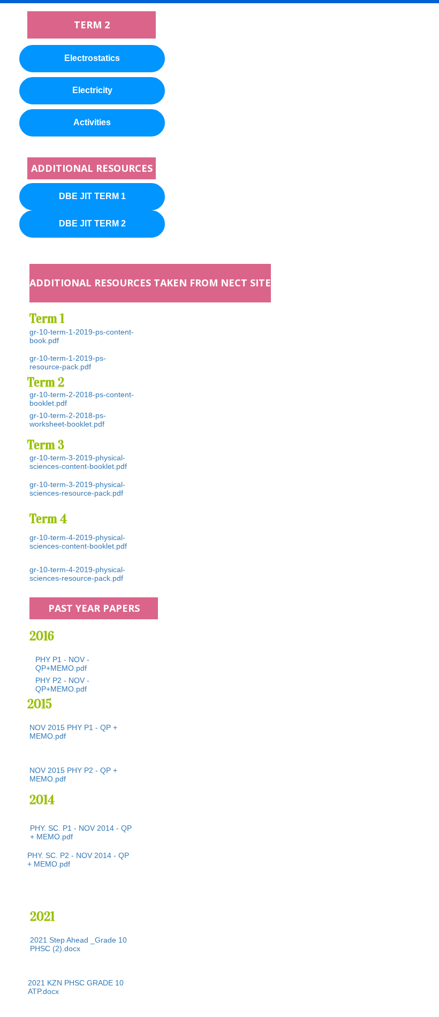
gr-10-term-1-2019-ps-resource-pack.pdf (67, 362)
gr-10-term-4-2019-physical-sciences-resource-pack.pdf (77, 573)
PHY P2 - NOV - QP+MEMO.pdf (62, 684)
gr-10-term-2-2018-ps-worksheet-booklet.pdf (67, 419)
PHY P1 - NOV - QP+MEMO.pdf (62, 663)
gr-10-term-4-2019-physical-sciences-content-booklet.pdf (78, 541)
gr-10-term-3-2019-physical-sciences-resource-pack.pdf (77, 488)
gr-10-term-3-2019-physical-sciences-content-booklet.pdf (78, 461)
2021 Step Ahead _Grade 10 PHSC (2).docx (78, 944)
